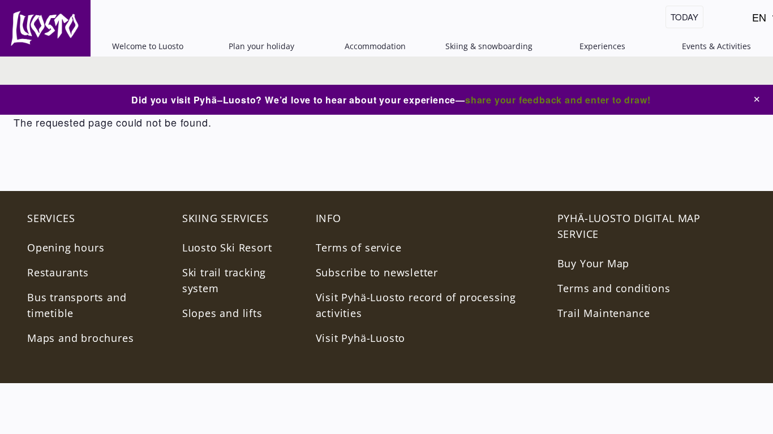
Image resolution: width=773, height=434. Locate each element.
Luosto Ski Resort (227, 247)
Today (684, 17)
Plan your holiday (261, 46)
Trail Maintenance (604, 313)
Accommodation (375, 46)
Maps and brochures (80, 338)
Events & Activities (716, 46)
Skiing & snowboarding (488, 46)
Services (51, 218)
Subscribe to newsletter (377, 272)
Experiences (602, 46)
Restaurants (58, 272)
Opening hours (65, 247)
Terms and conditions (614, 288)
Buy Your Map (593, 263)
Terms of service (359, 247)
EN (762, 19)
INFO (328, 218)
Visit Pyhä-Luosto (361, 338)
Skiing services (225, 218)
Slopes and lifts (222, 313)
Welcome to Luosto (147, 46)
